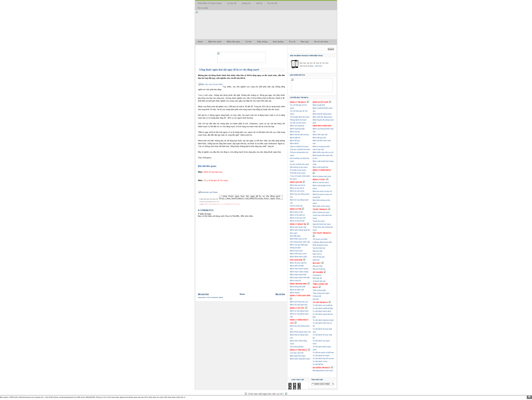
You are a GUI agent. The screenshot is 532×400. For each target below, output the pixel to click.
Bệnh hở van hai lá (297, 191)
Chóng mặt (317, 296)
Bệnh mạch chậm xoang (299, 272)
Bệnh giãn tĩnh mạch (297, 356)
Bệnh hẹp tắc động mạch (322, 114)
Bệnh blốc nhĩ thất (297, 266)
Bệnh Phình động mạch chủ (300, 332)
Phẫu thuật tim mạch (320, 245)
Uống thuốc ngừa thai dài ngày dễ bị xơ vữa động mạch (229, 69)
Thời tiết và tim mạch (297, 173)
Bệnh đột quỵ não (319, 138)
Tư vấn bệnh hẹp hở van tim (323, 359)
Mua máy (305, 42)
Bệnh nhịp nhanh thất (298, 275)
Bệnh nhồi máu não (320, 135)
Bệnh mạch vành (296, 251)
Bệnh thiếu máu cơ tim (298, 239)
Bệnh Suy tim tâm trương (299, 135)
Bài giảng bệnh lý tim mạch (323, 371)
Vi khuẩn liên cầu (319, 281)
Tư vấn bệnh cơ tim (320, 361)
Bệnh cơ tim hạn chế (297, 218)
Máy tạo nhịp (317, 251)
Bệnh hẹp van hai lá (297, 185)
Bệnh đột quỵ (295, 141)
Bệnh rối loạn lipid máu (212, 204)
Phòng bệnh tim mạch (298, 120)
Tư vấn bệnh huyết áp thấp (323, 308)
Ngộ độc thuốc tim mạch (322, 224)
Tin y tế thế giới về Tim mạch (230, 204)
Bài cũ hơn (280, 294)
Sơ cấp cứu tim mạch (298, 123)
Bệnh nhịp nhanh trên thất (300, 278)
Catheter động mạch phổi (322, 242)
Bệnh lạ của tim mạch (321, 182)
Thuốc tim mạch (319, 221)
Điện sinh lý (317, 254)
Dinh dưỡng (278, 42)
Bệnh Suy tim (295, 132)
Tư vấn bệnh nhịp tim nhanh (323, 320)
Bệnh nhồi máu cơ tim (298, 254)
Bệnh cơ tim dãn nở (297, 215)
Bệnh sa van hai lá (297, 188)
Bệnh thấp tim (295, 138)
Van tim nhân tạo (296, 206)
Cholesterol (317, 275)
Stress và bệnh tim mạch (299, 147)
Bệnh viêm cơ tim (296, 212)
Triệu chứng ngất (319, 290)
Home (200, 42)
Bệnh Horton (295, 293)
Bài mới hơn (203, 294)
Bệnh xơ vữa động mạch (299, 311)
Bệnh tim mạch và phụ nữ (322, 191)
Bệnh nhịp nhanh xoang (299, 269)
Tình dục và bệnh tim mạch (300, 149)
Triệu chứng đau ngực (321, 293)
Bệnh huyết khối (319, 105)
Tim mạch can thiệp (320, 239)
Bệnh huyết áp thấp (297, 129)
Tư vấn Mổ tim (318, 364)
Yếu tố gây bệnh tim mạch (300, 117)
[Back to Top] (529, 397)
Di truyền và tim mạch (298, 170)
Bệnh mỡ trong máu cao (299, 302)
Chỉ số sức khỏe (321, 42)
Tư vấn (248, 42)
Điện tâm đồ (317, 278)
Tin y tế (292, 42)
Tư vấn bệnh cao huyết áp (322, 305)
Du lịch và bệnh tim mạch (299, 164)
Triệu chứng (262, 42)
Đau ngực (293, 233)
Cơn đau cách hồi (296, 353)
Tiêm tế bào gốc (319, 257)
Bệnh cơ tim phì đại (297, 221)
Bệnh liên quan (233, 42)
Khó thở (316, 299)
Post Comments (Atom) (215, 297)
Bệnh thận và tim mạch (321, 206)
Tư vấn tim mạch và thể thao (323, 353)
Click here (318, 66)
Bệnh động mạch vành (298, 257)
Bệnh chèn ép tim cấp (298, 227)
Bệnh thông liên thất (297, 287)
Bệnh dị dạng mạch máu (322, 176)
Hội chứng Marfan (297, 347)
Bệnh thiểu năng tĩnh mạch (300, 359)
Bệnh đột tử (294, 143)
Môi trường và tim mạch (299, 167)
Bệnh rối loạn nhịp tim (298, 263)
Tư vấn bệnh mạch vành (322, 311)
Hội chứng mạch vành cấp (300, 242)
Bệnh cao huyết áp (297, 126)
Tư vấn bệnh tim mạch (321, 356)
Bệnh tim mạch (214, 42)
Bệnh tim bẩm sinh (297, 290)
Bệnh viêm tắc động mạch (322, 117)
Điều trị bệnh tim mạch (321, 212)
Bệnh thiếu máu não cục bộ (323, 152)
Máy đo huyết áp (319, 269)
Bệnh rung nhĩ (295, 281)
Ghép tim (316, 260)
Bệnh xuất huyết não (320, 167)
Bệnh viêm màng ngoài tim (300, 230)
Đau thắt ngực (295, 236)
